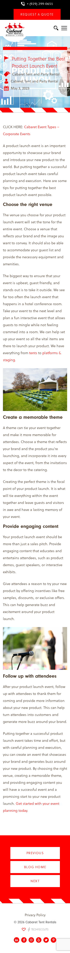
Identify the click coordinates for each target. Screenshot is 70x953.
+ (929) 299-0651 (40, 4)
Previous (35, 853)
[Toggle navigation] (64, 28)
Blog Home (35, 867)
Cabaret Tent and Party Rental (36, 74)
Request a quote (37, 14)
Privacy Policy (35, 914)
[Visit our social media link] (16, 940)
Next (35, 881)
